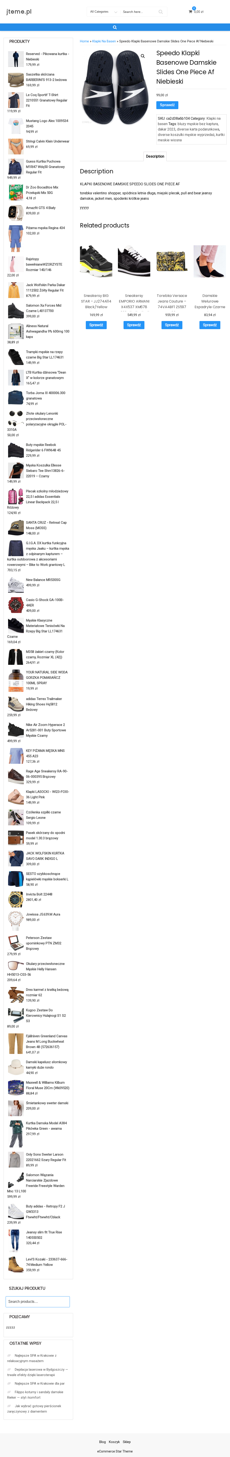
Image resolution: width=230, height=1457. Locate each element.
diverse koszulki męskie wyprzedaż (186, 135)
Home (84, 41)
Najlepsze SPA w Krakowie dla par (40, 1383)
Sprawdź (167, 105)
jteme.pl (19, 11)
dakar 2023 (166, 129)
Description (155, 156)
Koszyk (114, 1442)
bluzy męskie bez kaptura (198, 124)
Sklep (127, 1442)
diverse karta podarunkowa (198, 129)
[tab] (155, 156)
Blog (102, 1442)
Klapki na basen (104, 41)
